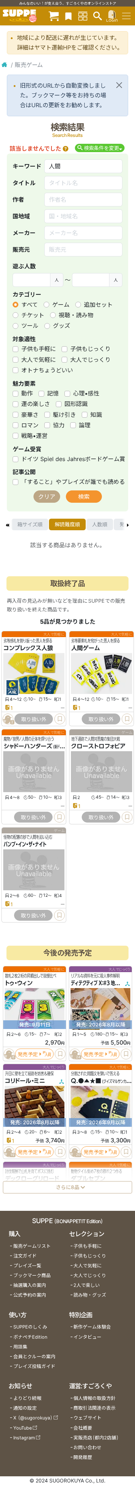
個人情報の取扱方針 (94, 1398)
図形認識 (75, 403)
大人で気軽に (38, 359)
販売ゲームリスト (32, 1246)
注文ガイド (25, 1256)
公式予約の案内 (29, 1295)
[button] (65, 148)
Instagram (24, 1437)
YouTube (22, 1428)
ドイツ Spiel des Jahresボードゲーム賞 (73, 459)
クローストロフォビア (98, 746)
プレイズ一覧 (27, 1265)
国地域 (21, 216)
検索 (84, 496)
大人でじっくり (90, 359)
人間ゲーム (85, 648)
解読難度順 (67, 524)
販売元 (21, 249)
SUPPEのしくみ (30, 1327)
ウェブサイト (87, 1418)
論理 (84, 425)
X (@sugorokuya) (33, 1418)
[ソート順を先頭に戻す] (7, 524)
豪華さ (30, 414)
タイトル (24, 183)
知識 (96, 414)
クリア (46, 496)
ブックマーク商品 (32, 1275)
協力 (58, 425)
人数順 (99, 524)
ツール (30, 325)
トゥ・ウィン (18, 983)
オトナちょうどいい (47, 370)
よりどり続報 (27, 1398)
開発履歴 (82, 1457)
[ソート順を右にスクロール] (128, 524)
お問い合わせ (87, 1447)
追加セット (98, 304)
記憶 (53, 393)
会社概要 (82, 1428)
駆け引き (64, 414)
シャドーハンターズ (28, 746)
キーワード (27, 166)
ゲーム (60, 304)
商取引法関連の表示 (94, 1408)
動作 (27, 393)
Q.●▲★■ (86, 1081)
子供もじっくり (90, 348)
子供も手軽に (38, 348)
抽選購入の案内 (29, 1285)
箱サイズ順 (29, 524)
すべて (29, 304)
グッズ (61, 325)
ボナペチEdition (30, 1337)
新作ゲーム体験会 (92, 1327)
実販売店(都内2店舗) (96, 1437)
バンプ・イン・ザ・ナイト (25, 844)
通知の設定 (25, 1408)
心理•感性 (86, 393)
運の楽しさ (35, 403)
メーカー (24, 233)
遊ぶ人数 (24, 266)
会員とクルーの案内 (34, 1356)
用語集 (20, 1347)
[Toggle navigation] (126, 16)
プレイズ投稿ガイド (34, 1366)
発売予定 (28, 1054)
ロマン (30, 425)
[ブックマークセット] (68, 16)
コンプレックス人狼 (28, 648)
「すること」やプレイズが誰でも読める (73, 481)
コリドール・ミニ (25, 1081)
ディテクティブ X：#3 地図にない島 (103, 983)
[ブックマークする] (59, 719)
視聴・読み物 (76, 315)
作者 (18, 199)
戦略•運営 (34, 435)
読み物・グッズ (89, 1295)
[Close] (119, 85)
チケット (32, 315)
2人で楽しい (86, 1285)
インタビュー (87, 1337)
